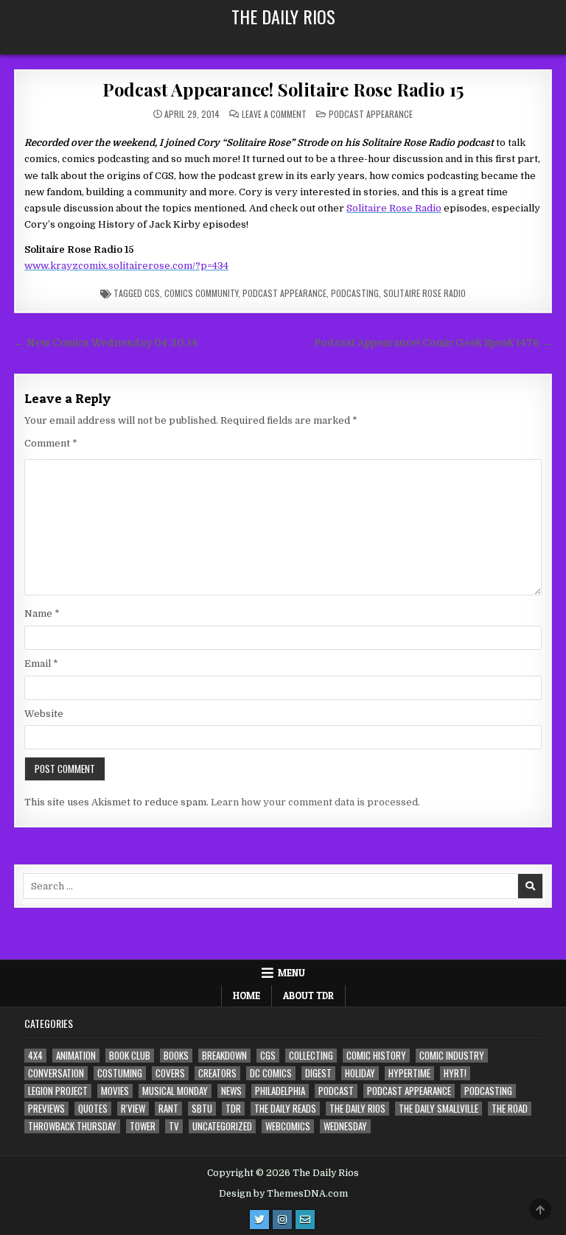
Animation (76, 1056)
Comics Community (201, 293)
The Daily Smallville (438, 1109)
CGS (152, 293)
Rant (168, 1109)
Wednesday (345, 1126)
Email (41, 663)
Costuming (119, 1073)
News (231, 1091)
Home (246, 995)
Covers (170, 1073)
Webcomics (287, 1126)
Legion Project (58, 1091)
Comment (50, 443)
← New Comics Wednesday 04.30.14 (106, 343)
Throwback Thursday (72, 1126)
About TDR (308, 995)
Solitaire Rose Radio (424, 293)
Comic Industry (451, 1056)
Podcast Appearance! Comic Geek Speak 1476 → (433, 343)
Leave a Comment (274, 114)
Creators (217, 1073)
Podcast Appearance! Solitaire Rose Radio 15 (283, 89)
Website (43, 713)
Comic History (376, 1056)
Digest (318, 1073)
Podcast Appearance (371, 114)
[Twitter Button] (259, 1219)
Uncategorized (222, 1126)
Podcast (336, 1091)
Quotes (93, 1109)
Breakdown (224, 1056)
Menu (291, 973)
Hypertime (409, 1073)
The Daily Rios (283, 16)
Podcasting (355, 293)
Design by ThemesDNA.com (283, 1194)
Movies (115, 1091)
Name (42, 613)
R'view (133, 1109)
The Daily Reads (285, 1109)
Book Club (129, 1056)
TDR (233, 1109)
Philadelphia (280, 1091)
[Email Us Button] (305, 1219)
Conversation (56, 1073)
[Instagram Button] (282, 1219)
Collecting (311, 1056)
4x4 (35, 1056)
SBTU (202, 1109)
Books (176, 1056)
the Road (510, 1109)
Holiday (360, 1073)
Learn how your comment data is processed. (315, 802)
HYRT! (455, 1073)
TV (174, 1126)
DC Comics (271, 1073)
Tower (143, 1126)
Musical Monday (175, 1091)
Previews (46, 1109)
